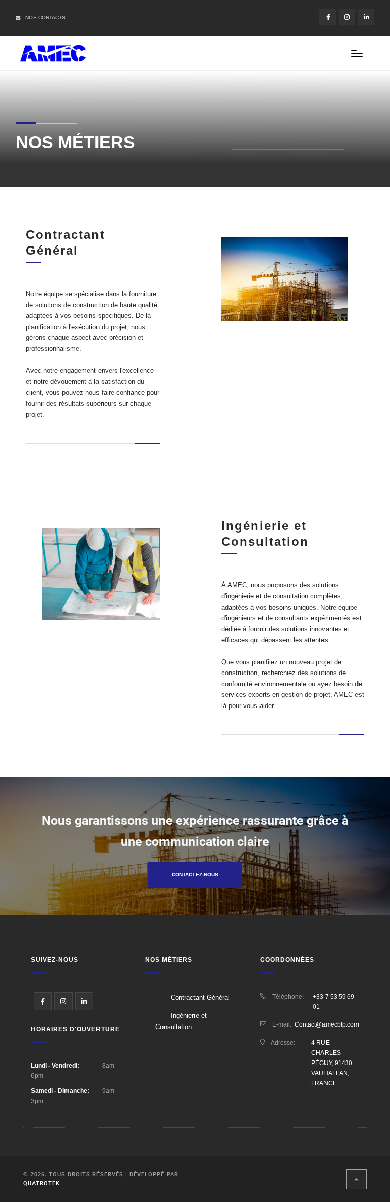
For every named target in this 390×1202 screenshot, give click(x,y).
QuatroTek (41, 1183)
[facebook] (327, 17)
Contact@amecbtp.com (327, 1024)
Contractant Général (200, 997)
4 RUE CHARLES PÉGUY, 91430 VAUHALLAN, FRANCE (331, 1063)
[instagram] (347, 17)
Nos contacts (45, 17)
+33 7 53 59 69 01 (333, 1001)
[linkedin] (366, 17)
